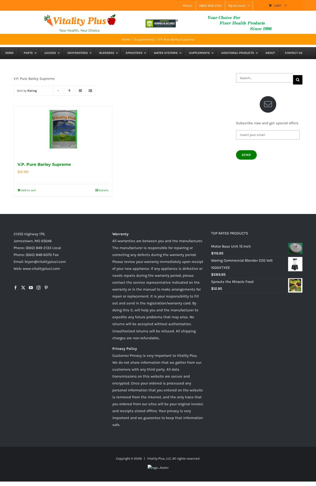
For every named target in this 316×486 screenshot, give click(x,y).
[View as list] (90, 91)
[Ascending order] (69, 91)
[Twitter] (23, 288)
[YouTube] (31, 288)
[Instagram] (38, 288)
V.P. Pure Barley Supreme (44, 164)
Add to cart (28, 190)
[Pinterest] (46, 288)
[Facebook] (16, 288)
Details (103, 190)
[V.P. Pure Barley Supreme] (63, 131)
